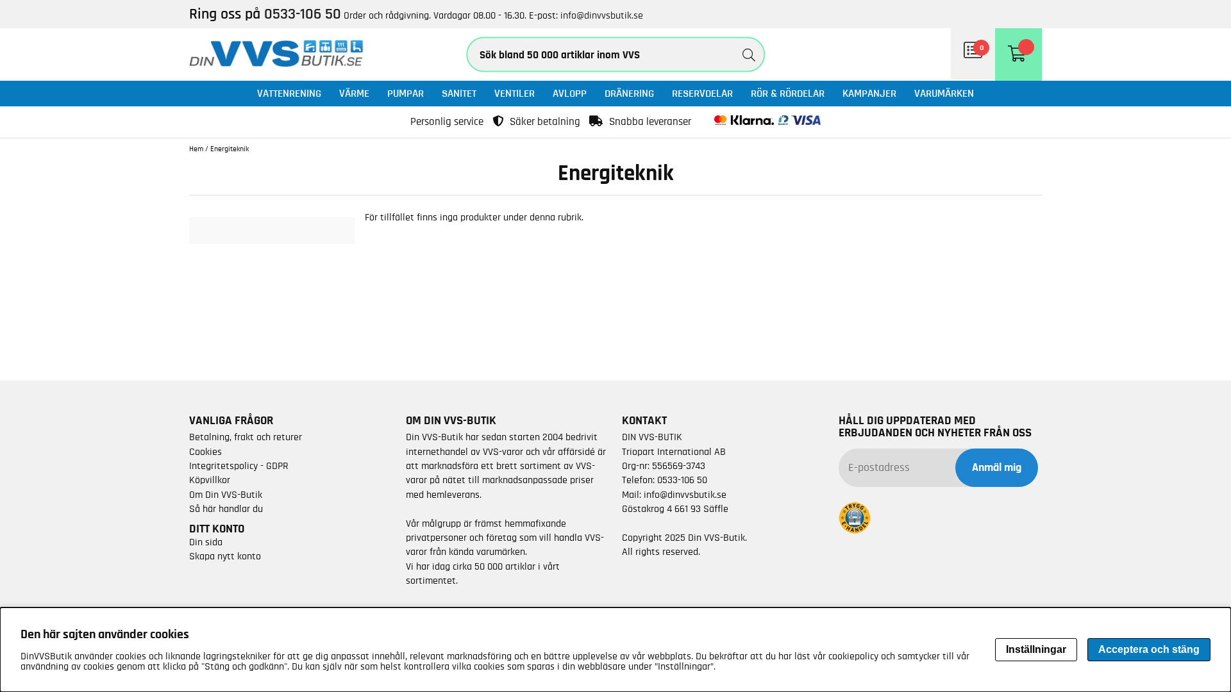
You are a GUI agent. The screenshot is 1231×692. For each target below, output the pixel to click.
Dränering (629, 93)
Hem (196, 148)
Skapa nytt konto (225, 556)
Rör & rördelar (788, 93)
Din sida (205, 542)
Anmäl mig (996, 468)
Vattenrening (289, 93)
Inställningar (1036, 649)
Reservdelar (702, 93)
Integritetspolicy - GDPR (239, 466)
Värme (354, 93)
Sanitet (459, 93)
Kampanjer (869, 93)
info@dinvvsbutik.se (601, 15)
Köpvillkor (209, 480)
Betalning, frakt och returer (245, 437)
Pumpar (405, 93)
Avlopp (570, 93)
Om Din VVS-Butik (225, 495)
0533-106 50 (682, 480)
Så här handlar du (226, 509)
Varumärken (944, 93)
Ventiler (514, 93)
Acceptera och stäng (1149, 649)
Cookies (205, 452)
